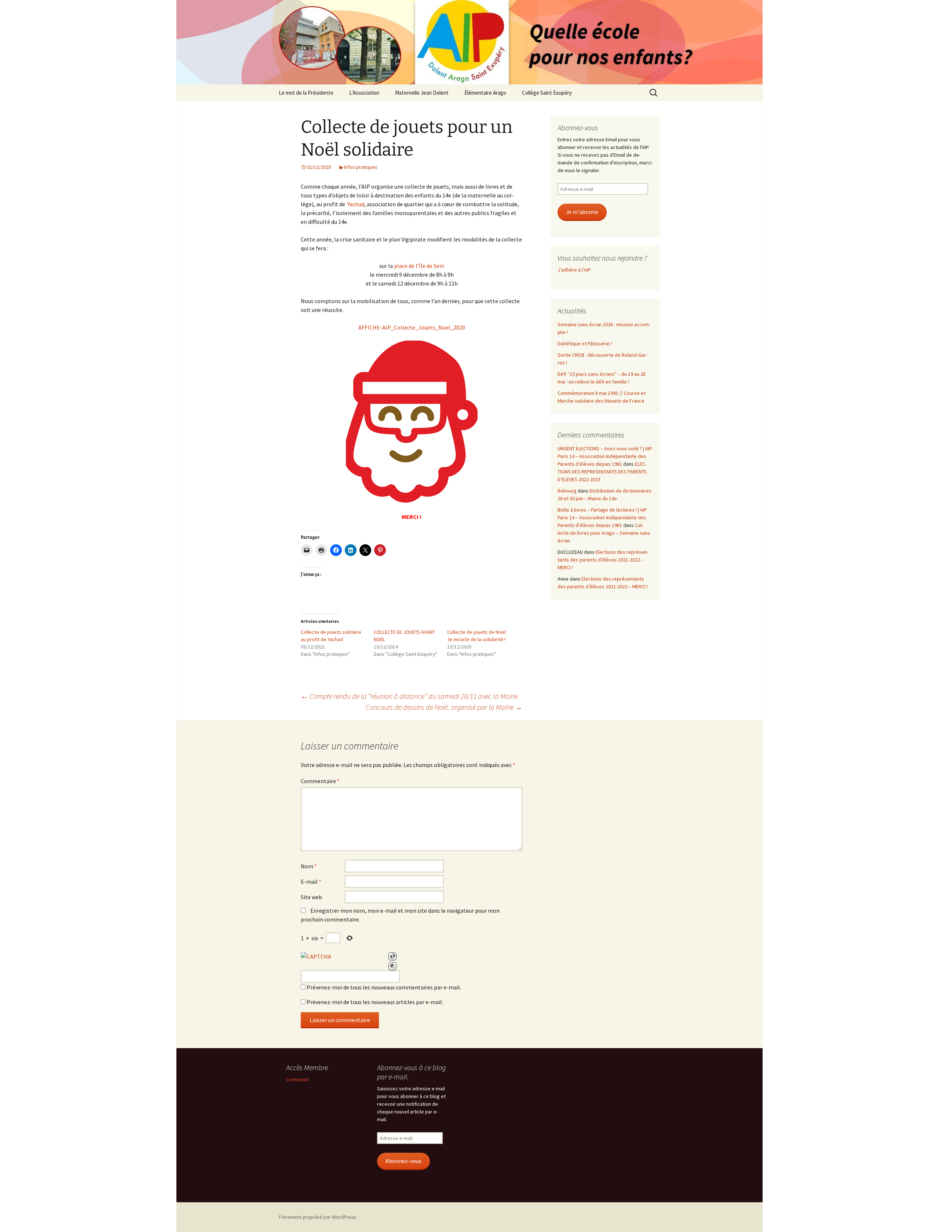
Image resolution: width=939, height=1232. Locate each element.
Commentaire (320, 781)
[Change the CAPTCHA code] (392, 956)
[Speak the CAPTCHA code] (392, 966)
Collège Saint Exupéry (547, 92)
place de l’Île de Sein (419, 265)
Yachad (355, 204)
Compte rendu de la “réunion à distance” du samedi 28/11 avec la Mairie (409, 696)
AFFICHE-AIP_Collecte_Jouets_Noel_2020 (411, 327)
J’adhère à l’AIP (574, 269)
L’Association (364, 92)
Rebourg (567, 490)
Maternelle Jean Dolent (422, 92)
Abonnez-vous (403, 1161)
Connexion (297, 1079)
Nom (309, 866)
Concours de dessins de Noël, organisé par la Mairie (444, 707)
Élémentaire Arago (485, 92)
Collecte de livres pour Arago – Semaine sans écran (604, 533)
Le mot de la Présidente (306, 92)
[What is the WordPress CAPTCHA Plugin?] (316, 956)
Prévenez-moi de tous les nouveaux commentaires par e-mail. (384, 987)
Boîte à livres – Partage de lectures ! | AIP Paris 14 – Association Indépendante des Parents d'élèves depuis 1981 (602, 517)
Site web (311, 897)
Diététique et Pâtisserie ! (585, 343)
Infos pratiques (360, 167)
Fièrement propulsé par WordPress (318, 1217)
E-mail (311, 881)
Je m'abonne (582, 211)
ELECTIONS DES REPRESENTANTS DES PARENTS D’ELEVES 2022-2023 (602, 472)
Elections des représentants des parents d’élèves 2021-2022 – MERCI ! (603, 560)
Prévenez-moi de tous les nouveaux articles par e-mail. (375, 1002)
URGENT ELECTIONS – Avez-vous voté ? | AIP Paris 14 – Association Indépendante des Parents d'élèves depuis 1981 (605, 456)
